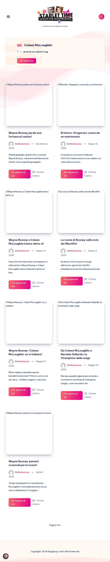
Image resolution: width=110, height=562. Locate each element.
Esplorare (28, 61)
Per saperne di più (19, 174)
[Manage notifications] (6, 555)
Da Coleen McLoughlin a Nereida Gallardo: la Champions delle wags (76, 354)
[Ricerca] (101, 16)
